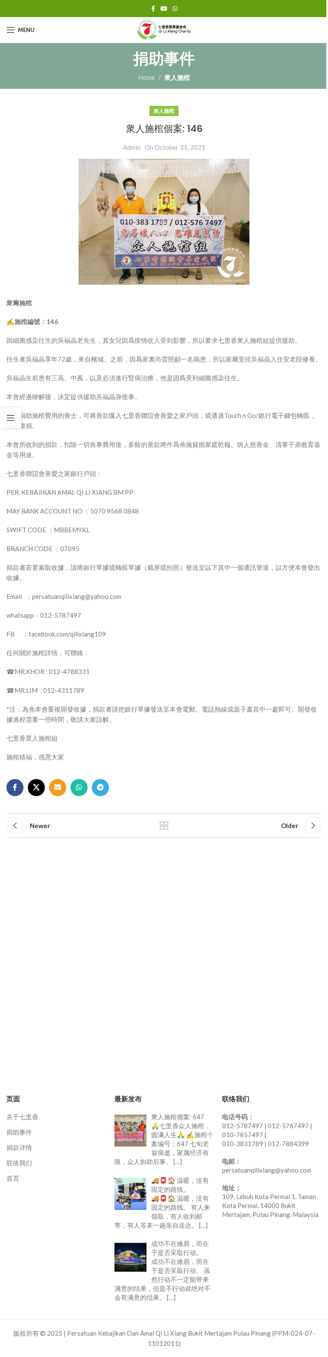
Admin (132, 147)
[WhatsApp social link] (175, 9)
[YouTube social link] (164, 9)
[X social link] (36, 787)
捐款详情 (19, 1147)
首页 (12, 1178)
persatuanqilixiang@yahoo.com (266, 1170)
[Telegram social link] (100, 787)
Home (146, 77)
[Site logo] (164, 29)
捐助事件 (19, 1132)
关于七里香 (22, 1117)
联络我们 (19, 1163)
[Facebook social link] (153, 9)
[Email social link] (57, 787)
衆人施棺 (177, 77)
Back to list (164, 825)
